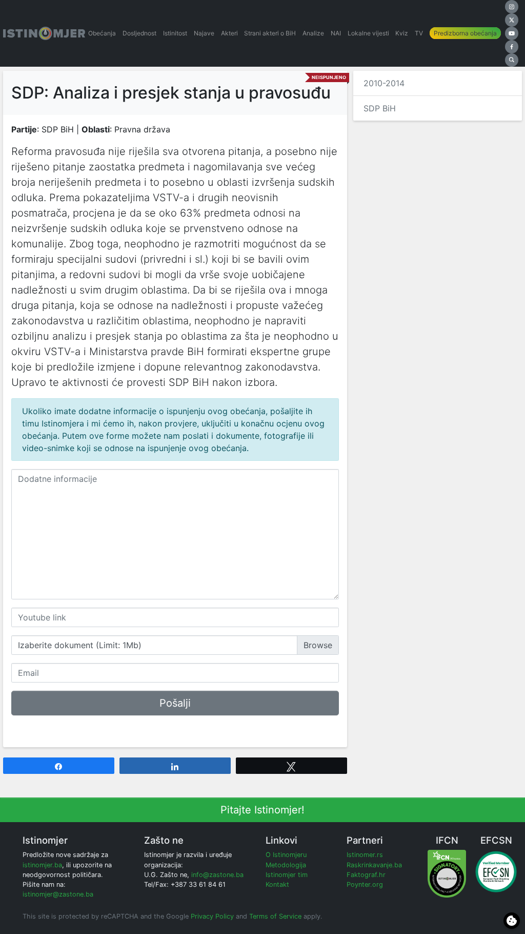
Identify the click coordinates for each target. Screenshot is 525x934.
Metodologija (286, 865)
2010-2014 (384, 83)
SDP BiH (380, 108)
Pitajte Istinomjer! (262, 810)
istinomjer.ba (42, 865)
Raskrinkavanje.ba (374, 865)
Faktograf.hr (366, 875)
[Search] (511, 60)
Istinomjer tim (287, 875)
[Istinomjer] (44, 33)
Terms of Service (275, 916)
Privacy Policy (212, 916)
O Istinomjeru (286, 855)
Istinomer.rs (365, 855)
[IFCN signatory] (447, 873)
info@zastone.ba (217, 875)
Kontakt (277, 884)
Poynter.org (365, 884)
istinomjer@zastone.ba (58, 894)
